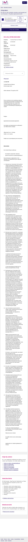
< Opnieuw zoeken (14, 25)
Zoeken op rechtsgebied (9, 467)
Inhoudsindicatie (7, 59)
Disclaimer (9, 540)
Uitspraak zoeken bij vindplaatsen (11, 470)
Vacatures (2, 540)
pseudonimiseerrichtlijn (11, 20)
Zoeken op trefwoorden (9, 464)
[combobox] (14, 73)
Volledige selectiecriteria (8, 498)
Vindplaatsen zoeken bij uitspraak (11, 468)
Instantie (6, 39)
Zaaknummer (7, 48)
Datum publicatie (6, 46)
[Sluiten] (25, 19)
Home (2, 7)
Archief (6, 540)
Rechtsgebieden (7, 52)
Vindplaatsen (7, 63)
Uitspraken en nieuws (8, 7)
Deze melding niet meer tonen (20, 19)
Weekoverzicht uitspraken (8, 511)
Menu (24, 2)
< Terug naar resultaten (14, 29)
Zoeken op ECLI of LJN (9, 466)
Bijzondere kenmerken (6, 56)
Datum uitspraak (6, 42)
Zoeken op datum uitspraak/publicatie (12, 463)
